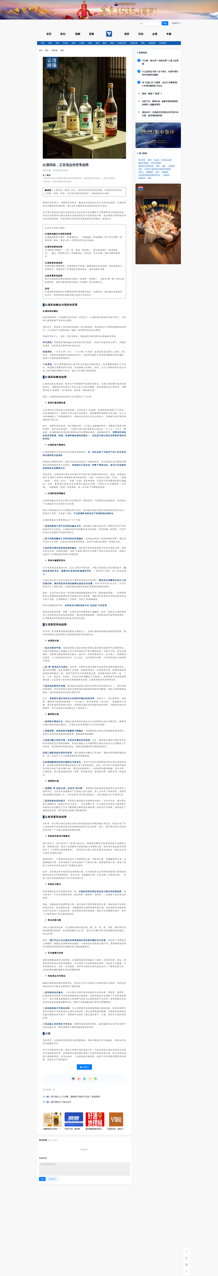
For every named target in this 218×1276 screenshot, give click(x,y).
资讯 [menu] (62, 34)
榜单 (112, 43)
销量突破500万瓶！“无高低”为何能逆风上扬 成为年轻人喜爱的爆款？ (52, 1129)
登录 (42, 1179)
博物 (143, 43)
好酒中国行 (122, 43)
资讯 (46, 50)
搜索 (165, 23)
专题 (168, 34)
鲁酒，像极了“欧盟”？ (152, 93)
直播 (91, 34)
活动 (140, 34)
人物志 (82, 43)
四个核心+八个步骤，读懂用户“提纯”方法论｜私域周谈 (75, 1096)
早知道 (65, 43)
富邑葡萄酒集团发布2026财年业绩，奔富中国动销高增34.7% (95, 1129)
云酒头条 (54, 50)
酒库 (126, 34)
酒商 (73, 43)
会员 (175, 23)
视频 (77, 34)
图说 (97, 43)
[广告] (158, 263)
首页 (48, 34)
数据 (104, 43)
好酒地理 (151, 43)
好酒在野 (162, 43)
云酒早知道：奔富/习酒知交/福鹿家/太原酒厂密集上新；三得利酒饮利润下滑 (116, 1129)
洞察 (50, 43)
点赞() (85, 1067)
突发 (57, 43)
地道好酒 (133, 43)
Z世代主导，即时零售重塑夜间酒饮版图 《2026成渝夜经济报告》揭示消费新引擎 (73, 1129)
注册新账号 (52, 1179)
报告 (90, 43)
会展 (154, 34)
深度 (42, 43)
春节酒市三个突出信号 (61, 1101)
